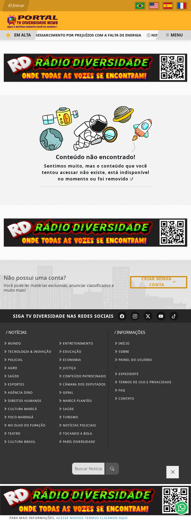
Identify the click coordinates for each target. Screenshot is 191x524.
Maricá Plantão (77, 401)
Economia (71, 360)
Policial (15, 360)
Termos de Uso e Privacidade (145, 382)
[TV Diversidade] (32, 20)
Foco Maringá (20, 417)
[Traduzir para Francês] (181, 6)
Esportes (15, 384)
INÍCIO (124, 343)
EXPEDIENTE (128, 374)
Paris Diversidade (78, 442)
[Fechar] (172, 472)
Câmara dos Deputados (84, 384)
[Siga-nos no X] (147, 316)
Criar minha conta (157, 281)
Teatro (13, 433)
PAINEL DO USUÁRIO (135, 360)
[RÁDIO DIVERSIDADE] (95, 500)
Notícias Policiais (79, 425)
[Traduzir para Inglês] (153, 6)
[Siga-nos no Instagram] (135, 316)
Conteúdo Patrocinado (84, 376)
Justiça (69, 368)
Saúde (13, 376)
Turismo (70, 417)
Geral (67, 392)
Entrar (18, 5)
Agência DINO (20, 392)
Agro (12, 368)
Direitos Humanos (24, 401)
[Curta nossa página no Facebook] (122, 316)
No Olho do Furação (26, 425)
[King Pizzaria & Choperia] (95, 232)
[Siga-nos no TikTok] (173, 316)
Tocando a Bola (77, 433)
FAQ (121, 390)
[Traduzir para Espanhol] (167, 6)
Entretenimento (77, 343)
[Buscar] (112, 469)
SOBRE (123, 351)
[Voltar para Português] (140, 6)
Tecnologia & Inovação (29, 351)
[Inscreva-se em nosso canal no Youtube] (160, 316)
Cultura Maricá (22, 409)
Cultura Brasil (21, 442)
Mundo (14, 343)
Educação (71, 351)
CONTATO (126, 398)
